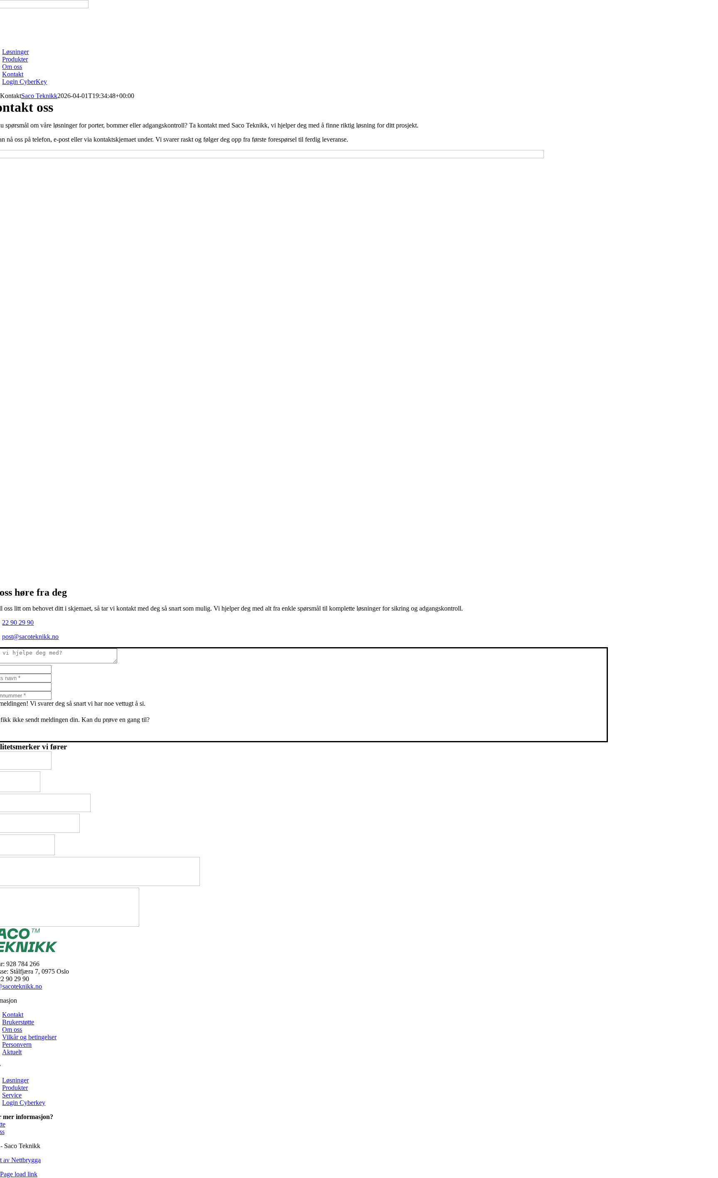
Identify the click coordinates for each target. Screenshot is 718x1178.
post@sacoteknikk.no (30, 636)
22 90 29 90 (18, 622)
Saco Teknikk (39, 95)
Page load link (18, 1174)
